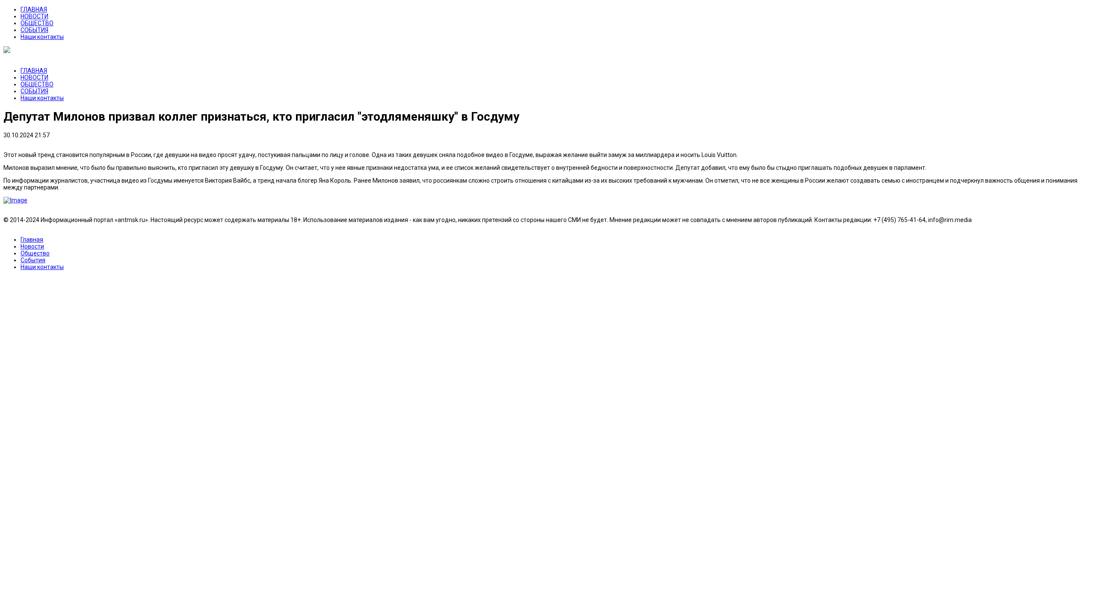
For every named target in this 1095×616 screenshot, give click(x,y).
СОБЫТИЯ (34, 30)
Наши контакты (42, 36)
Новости (32, 246)
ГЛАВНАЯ (34, 9)
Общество (35, 253)
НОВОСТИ (34, 16)
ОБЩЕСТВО (37, 23)
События (33, 260)
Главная (32, 239)
